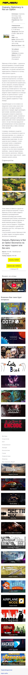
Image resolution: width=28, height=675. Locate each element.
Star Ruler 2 (13, 489)
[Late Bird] (13, 367)
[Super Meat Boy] (13, 630)
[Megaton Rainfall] (13, 470)
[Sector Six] (13, 513)
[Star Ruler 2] (13, 484)
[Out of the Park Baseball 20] (13, 323)
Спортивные (6, 444)
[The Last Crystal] (13, 309)
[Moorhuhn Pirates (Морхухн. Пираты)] (13, 659)
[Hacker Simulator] (13, 645)
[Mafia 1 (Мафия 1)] (13, 616)
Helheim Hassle (13, 591)
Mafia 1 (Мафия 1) (13, 620)
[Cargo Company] (13, 572)
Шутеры (4, 436)
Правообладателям (6, 670)
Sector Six (13, 518)
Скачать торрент (14, 259)
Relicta (13, 562)
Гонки (4, 453)
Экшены (5, 459)
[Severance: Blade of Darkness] (13, 528)
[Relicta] (13, 557)
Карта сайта (4, 673)
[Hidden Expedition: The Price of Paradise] (13, 396)
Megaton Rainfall (13, 474)
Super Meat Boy (13, 635)
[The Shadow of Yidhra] (13, 352)
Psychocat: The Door (13, 547)
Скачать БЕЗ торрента (14, 265)
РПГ (3, 441)
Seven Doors (13, 503)
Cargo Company (13, 576)
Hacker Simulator (13, 649)
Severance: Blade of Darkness (13, 532)
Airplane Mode (13, 605)
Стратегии (5, 439)
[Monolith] (13, 381)
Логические (6, 450)
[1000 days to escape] (13, 338)
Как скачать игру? (8, 461)
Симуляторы (6, 456)
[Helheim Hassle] (13, 586)
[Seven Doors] (13, 499)
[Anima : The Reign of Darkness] (13, 411)
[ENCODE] (13, 425)
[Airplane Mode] (13, 601)
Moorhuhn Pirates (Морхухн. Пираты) (13, 664)
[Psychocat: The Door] (13, 543)
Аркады (4, 447)
